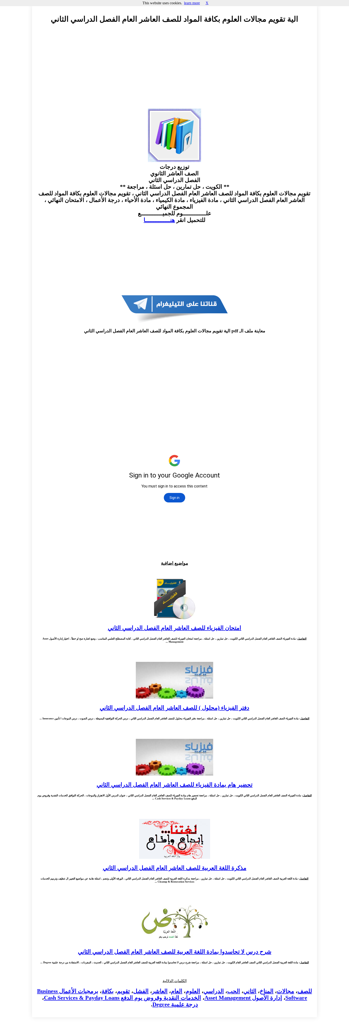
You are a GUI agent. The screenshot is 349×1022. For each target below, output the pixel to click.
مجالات (285, 991)
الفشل (141, 991)
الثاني (249, 991)
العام (176, 991)
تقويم (123, 991)
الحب (233, 991)
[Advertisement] (174, 70)
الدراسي (213, 991)
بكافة (108, 991)
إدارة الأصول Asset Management (243, 998)
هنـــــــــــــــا (159, 220)
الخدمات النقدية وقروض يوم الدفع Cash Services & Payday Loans (122, 998)
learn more (192, 3)
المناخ (267, 991)
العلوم (193, 991)
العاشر (160, 991)
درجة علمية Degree (175, 1004)
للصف (304, 991)
